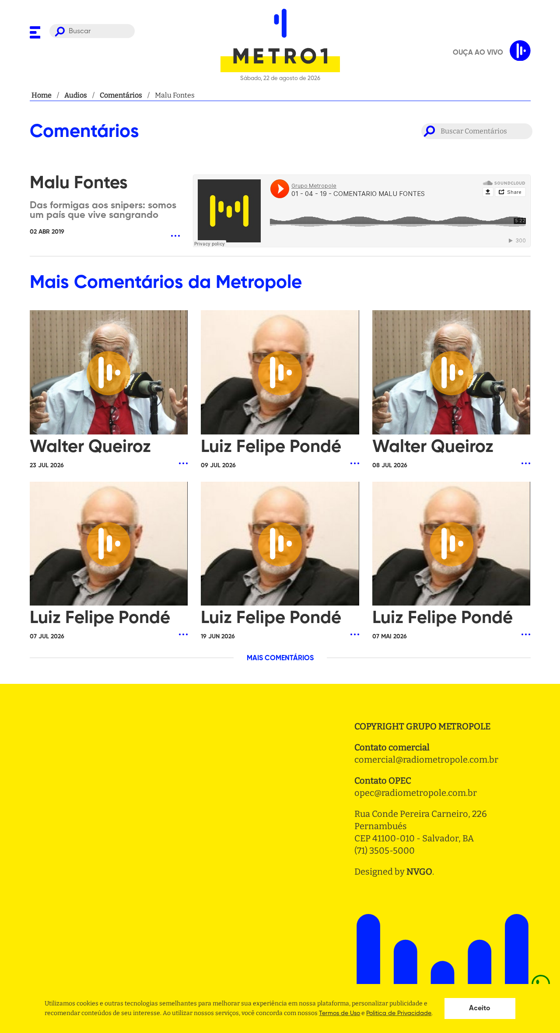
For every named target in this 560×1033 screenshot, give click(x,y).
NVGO (419, 871)
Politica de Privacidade (398, 1013)
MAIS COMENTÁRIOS (280, 658)
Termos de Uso (339, 1013)
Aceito (479, 1008)
